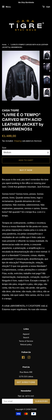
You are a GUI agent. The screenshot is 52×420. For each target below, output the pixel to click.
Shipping (17, 141)
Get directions (26, 382)
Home (4, 45)
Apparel (26, 334)
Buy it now (26, 170)
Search (26, 338)
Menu (8, 7)
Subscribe (41, 401)
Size (4, 148)
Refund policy (26, 345)
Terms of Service (26, 341)
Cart (48, 7)
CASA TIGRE (31, 409)
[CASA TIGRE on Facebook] (23, 358)
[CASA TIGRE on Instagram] (28, 358)
